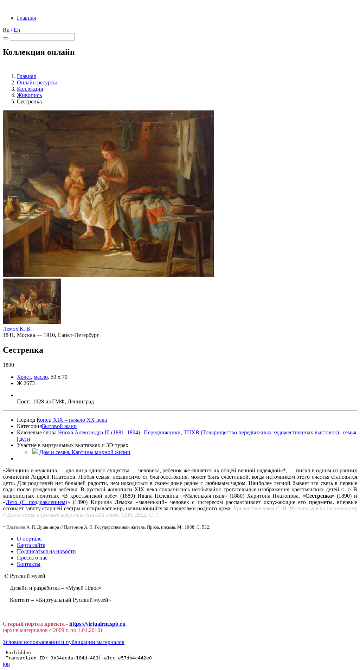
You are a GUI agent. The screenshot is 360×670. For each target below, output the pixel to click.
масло (41, 377)
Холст (24, 377)
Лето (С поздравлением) (36, 502)
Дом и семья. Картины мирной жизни (84, 452)
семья (349, 432)
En (17, 30)
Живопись (29, 95)
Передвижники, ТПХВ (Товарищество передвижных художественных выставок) (241, 432)
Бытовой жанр (59, 426)
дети (24, 439)
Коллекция (30, 89)
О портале (29, 539)
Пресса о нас (32, 558)
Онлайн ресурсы (37, 82)
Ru (6, 30)
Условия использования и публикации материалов (63, 642)
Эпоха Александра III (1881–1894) (99, 432)
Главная (26, 18)
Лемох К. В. (17, 329)
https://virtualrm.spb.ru (97, 624)
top (6, 664)
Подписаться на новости (46, 551)
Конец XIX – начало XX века (72, 420)
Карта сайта (31, 545)
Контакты (28, 564)
